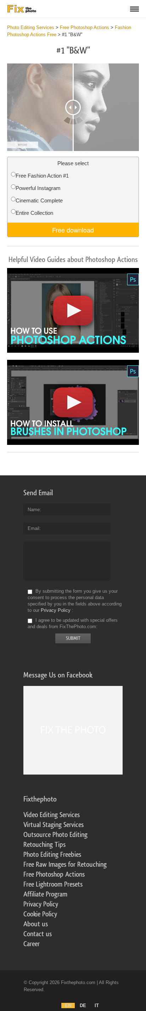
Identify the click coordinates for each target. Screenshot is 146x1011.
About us (35, 924)
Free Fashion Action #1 (42, 176)
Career (31, 944)
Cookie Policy (40, 914)
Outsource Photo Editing (55, 834)
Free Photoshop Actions (54, 874)
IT (97, 1005)
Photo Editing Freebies (52, 854)
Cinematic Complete (39, 200)
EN (68, 1005)
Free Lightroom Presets (53, 884)
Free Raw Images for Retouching (65, 864)
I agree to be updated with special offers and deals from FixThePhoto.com (73, 623)
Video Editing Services (51, 815)
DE (83, 1005)
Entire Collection (34, 213)
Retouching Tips (44, 844)
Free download (73, 229)
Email (33, 528)
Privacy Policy (56, 610)
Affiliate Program (45, 894)
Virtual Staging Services (53, 824)
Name (34, 509)
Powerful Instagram (38, 188)
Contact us (37, 934)
